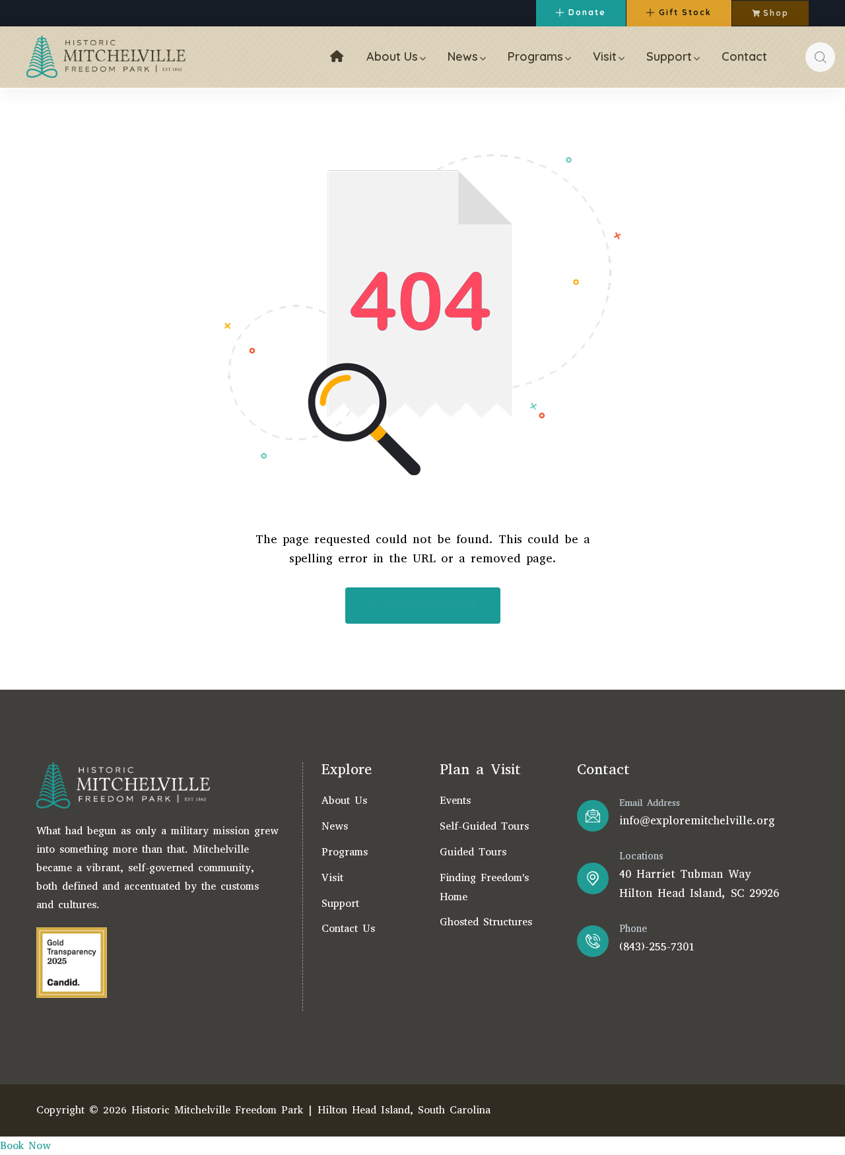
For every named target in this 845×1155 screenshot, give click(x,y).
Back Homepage (431, 605)
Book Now (25, 1145)
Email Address (649, 803)
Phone (633, 928)
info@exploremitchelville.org (697, 820)
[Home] (106, 57)
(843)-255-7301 (656, 946)
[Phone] (593, 941)
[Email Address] (593, 816)
